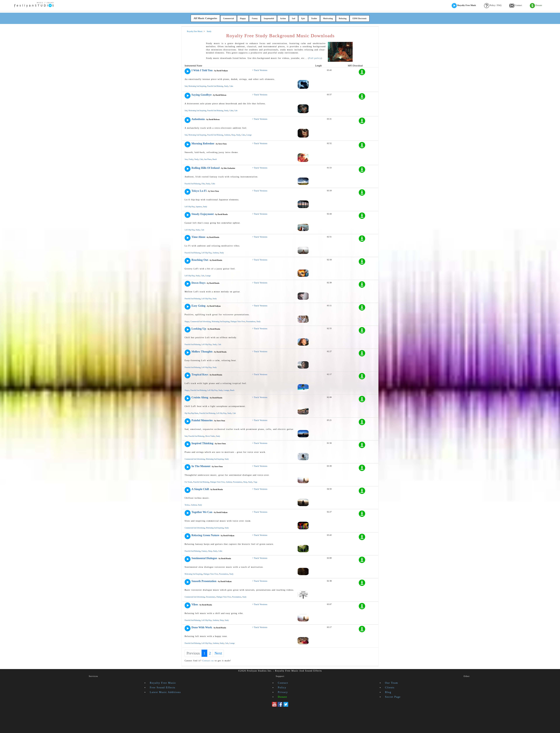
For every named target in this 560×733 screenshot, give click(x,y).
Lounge (249, 135)
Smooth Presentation (203, 581)
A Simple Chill (200, 489)
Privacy (283, 692)
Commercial (228, 18)
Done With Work (201, 627)
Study (226, 86)
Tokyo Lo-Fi (198, 190)
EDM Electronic (359, 18)
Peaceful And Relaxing (215, 86)
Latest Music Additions (165, 692)
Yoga (255, 482)
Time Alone (198, 236)
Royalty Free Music (466, 5)
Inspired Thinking (202, 443)
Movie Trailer (210, 436)
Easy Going (198, 305)
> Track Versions (259, 70)
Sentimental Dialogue (204, 558)
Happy (243, 18)
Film (203, 184)
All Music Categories (205, 18)
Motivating (328, 18)
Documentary (210, 597)
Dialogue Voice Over (238, 322)
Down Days (198, 282)
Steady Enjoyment (202, 214)
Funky (191, 159)
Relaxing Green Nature (205, 535)
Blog (388, 692)
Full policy (315, 58)
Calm (231, 86)
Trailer (314, 18)
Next (218, 653)
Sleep (233, 135)
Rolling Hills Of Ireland (205, 167)
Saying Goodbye (201, 94)
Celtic (213, 184)
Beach (214, 159)
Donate (538, 5)
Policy (282, 687)
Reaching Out (199, 259)
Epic (303, 18)
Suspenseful (269, 18)
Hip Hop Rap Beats (191, 413)
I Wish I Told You (202, 70)
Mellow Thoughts (201, 351)
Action (283, 18)
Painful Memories (202, 420)
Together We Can (201, 512)
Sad (293, 18)
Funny (255, 18)
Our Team (391, 682)
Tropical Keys (199, 374)
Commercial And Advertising (200, 322)
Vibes (194, 604)
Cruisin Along (199, 397)
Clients (389, 687)
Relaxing (342, 18)
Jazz (186, 159)
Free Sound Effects (162, 687)
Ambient (227, 135)
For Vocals (188, 482)
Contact (518, 5)
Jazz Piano (207, 159)
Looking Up (198, 328)
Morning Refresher (202, 143)
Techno (187, 505)
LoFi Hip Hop (190, 207)
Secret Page (393, 696)
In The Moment (200, 466)
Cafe (235, 111)
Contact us (208, 660)
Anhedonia (198, 119)
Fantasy (204, 551)
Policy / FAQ (495, 5)
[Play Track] (187, 71)
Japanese (199, 207)
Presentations (250, 322)
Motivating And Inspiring (197, 86)
